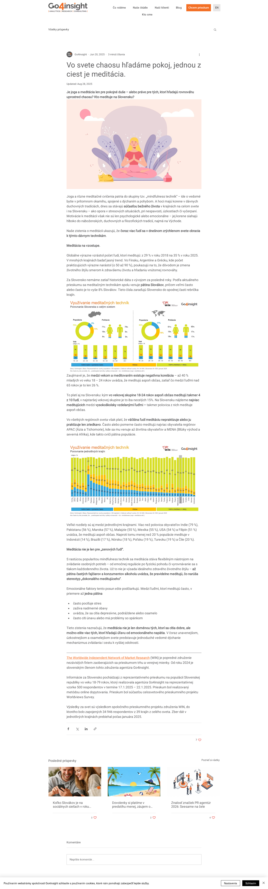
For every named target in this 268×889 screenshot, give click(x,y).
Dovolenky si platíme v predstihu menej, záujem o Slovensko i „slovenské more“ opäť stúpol (133, 804)
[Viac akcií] (199, 54)
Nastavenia (230, 883)
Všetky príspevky (58, 29)
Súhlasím (250, 883)
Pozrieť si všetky (210, 760)
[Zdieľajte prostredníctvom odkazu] (95, 729)
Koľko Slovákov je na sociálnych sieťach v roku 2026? (71, 804)
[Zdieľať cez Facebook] (68, 729)
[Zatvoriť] (263, 883)
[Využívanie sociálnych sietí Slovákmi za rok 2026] (74, 781)
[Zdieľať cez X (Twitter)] (77, 729)
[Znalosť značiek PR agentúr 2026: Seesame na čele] (193, 781)
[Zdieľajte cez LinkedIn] (86, 729)
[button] (215, 29)
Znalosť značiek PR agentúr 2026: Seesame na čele (191, 804)
